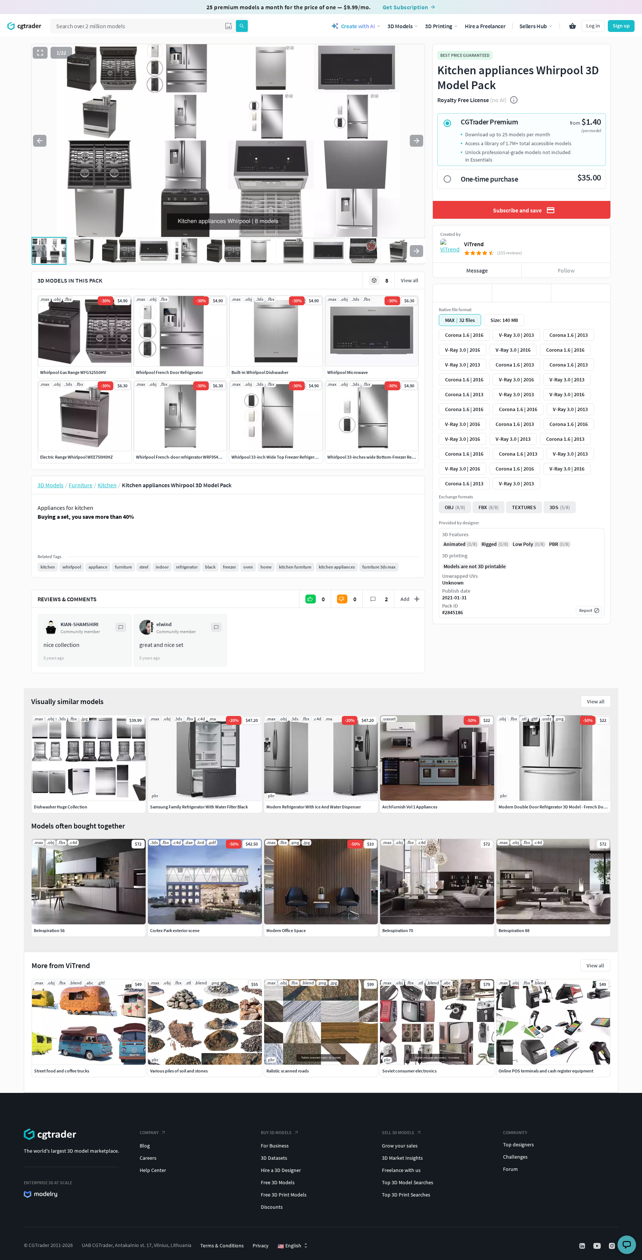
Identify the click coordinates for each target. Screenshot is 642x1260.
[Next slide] (416, 141)
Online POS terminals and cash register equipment (546, 1071)
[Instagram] (612, 1246)
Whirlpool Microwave (347, 372)
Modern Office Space (286, 930)
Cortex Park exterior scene (175, 930)
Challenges (515, 1156)
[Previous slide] (39, 141)
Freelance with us (401, 1170)
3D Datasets (274, 1158)
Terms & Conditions (222, 1245)
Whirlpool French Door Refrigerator (169, 372)
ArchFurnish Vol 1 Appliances (409, 807)
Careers (148, 1158)
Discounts (272, 1207)
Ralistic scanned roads (287, 1071)
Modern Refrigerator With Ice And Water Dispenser (313, 807)
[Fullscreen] (40, 53)
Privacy (261, 1245)
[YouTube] (597, 1245)
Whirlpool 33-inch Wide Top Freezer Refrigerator (276, 457)
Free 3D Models (278, 1182)
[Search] (242, 26)
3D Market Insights (402, 1158)
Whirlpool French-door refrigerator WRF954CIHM (182, 457)
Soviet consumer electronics (409, 1071)
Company (149, 1132)
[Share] (580, 293)
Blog (145, 1145)
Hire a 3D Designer (281, 1170)
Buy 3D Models (276, 1132)
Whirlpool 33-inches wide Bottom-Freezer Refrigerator (378, 457)
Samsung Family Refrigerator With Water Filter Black (199, 807)
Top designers (518, 1144)
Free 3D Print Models (284, 1194)
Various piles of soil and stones (179, 1071)
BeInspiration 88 (514, 930)
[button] (228, 26)
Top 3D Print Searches (406, 1194)
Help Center (153, 1170)
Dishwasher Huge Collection (60, 807)
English (289, 1246)
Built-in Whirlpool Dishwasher (259, 372)
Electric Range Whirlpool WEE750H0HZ (76, 457)
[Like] (462, 293)
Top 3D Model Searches (407, 1182)
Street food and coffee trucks (61, 1071)
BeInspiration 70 (397, 930)
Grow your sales (400, 1145)
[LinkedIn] (582, 1245)
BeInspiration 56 (49, 930)
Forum (510, 1169)
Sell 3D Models (398, 1132)
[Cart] (572, 26)
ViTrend (474, 244)
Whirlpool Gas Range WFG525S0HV (73, 372)
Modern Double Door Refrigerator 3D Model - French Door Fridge (559, 807)
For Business (275, 1145)
